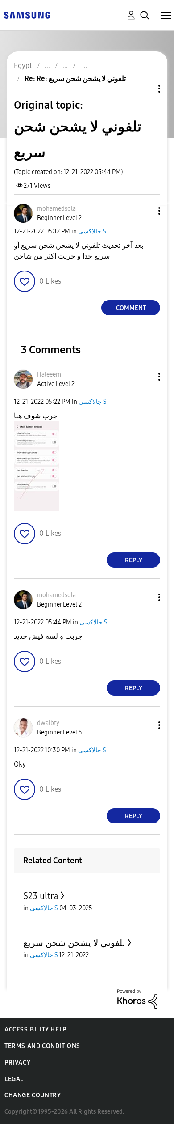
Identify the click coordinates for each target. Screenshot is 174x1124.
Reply (133, 560)
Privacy (17, 1062)
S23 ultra (40, 896)
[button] (144, 211)
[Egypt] (27, 14)
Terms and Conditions (42, 1046)
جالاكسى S (92, 231)
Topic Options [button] (144, 89)
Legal (14, 1079)
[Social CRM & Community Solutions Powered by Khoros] (137, 998)
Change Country (32, 1095)
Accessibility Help (35, 1029)
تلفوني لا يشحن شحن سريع (74, 942)
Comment (131, 308)
